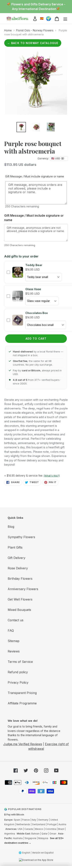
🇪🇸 (42, 18)
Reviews (14, 651)
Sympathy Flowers (21, 537)
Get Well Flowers (20, 599)
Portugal (52, 824)
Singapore (30, 838)
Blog (11, 527)
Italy (34, 819)
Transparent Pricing (22, 693)
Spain (17, 819)
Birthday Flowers (20, 578)
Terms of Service (20, 662)
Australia (18, 838)
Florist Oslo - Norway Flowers (34, 30)
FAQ (11, 630)
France (26, 819)
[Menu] (65, 18)
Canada (28, 829)
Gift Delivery (16, 558)
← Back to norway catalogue (32, 43)
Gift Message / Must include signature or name (34, 176)
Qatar (44, 833)
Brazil (61, 829)
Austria (62, 824)
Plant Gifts (15, 547)
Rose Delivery (18, 568)
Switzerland (38, 824)
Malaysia (43, 838)
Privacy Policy (18, 682)
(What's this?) (52, 475)
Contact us (15, 620)
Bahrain (35, 833)
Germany (43, 819)
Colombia (50, 829)
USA (20, 829)
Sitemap (13, 641)
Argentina (9, 833)
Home (8, 30)
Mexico (39, 829)
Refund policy (18, 672)
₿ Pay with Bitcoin (14, 814)
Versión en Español (43, 852)
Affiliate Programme (22, 703)
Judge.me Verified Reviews (22, 744)
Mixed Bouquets (19, 610)
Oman (53, 833)
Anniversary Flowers (23, 589)
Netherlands (23, 824)
